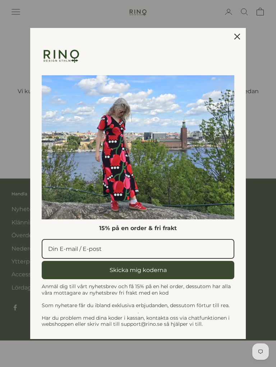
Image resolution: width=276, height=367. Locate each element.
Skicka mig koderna (138, 270)
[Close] (237, 36)
